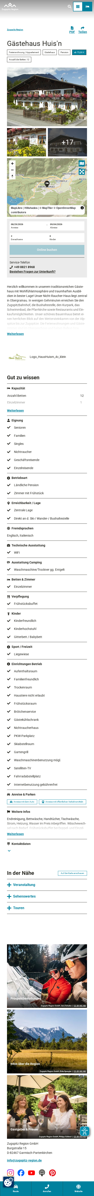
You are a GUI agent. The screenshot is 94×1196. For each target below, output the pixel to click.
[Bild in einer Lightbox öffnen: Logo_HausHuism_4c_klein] (17, 357)
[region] (47, 187)
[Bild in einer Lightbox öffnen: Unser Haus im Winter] (67, 142)
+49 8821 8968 (24, 267)
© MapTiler (46, 208)
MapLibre (17, 208)
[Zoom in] (12, 163)
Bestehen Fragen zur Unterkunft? (33, 271)
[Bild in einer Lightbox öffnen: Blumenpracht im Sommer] (26, 142)
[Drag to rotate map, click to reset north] (12, 176)
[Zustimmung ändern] (8, 1182)
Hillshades (31, 208)
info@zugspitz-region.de (24, 1160)
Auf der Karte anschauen (72, 873)
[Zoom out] (12, 170)
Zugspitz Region (15, 29)
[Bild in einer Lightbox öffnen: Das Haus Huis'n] (47, 97)
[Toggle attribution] (82, 207)
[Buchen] (87, 6)
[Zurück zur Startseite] (10, 6)
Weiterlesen (15, 334)
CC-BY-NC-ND (80, 1006)
